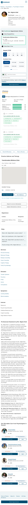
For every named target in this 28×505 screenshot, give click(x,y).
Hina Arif (10, 474)
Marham (2, 6)
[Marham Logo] (5, 3)
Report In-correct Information (14, 204)
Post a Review (21, 151)
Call (23, 439)
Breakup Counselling (5, 257)
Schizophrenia (4, 284)
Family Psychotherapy (6, 265)
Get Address (20, 194)
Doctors (18, 496)
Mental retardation (5, 296)
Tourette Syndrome (5, 274)
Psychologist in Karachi (18, 6)
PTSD (2, 279)
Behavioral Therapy (5, 255)
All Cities (24, 496)
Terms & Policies (5, 496)
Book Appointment (7, 194)
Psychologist (9, 6)
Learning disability (5, 293)
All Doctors (3, 497)
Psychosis (3, 277)
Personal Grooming (5, 252)
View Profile (9, 439)
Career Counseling (5, 260)
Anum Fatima (11, 429)
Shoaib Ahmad (12, 459)
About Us (12, 496)
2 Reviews (10, 23)
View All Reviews (7, 151)
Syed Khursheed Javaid (14, 444)
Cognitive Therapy (5, 262)
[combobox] (4, 74)
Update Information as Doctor (14, 206)
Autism (2, 282)
